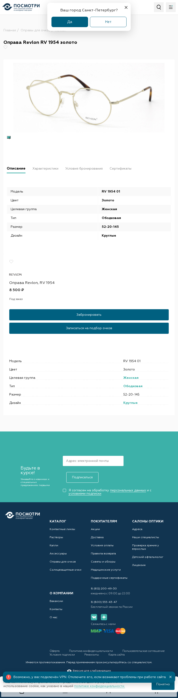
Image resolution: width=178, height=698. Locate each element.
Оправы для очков (63, 561)
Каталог (58, 521)
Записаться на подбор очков (89, 328)
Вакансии (56, 601)
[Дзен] (104, 617)
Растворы (56, 537)
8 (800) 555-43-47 (104, 602)
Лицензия (139, 565)
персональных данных (128, 490)
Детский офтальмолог (147, 557)
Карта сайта (116, 654)
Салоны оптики (147, 521)
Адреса (137, 529)
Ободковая (133, 386)
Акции (95, 529)
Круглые (130, 403)
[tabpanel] (89, 97)
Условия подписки (63, 654)
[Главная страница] (21, 7)
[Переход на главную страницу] (22, 515)
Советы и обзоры (103, 561)
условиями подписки (85, 493)
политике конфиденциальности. (99, 686)
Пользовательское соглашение (143, 651)
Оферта (55, 651)
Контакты (56, 609)
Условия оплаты (102, 545)
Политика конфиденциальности (91, 651)
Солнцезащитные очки (65, 570)
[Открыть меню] (171, 7)
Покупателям (104, 521)
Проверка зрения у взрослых (145, 547)
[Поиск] (159, 7)
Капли (54, 545)
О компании (61, 593)
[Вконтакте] (94, 617)
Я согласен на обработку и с (110, 492)
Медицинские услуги (106, 570)
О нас (53, 617)
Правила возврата (103, 553)
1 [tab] (9, 138)
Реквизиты (92, 654)
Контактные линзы (62, 529)
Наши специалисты (145, 537)
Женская (131, 378)
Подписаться (82, 477)
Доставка (97, 537)
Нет (108, 22)
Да (69, 22)
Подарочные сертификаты (109, 578)
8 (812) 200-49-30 (104, 588)
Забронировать (89, 314)
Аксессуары (58, 553)
